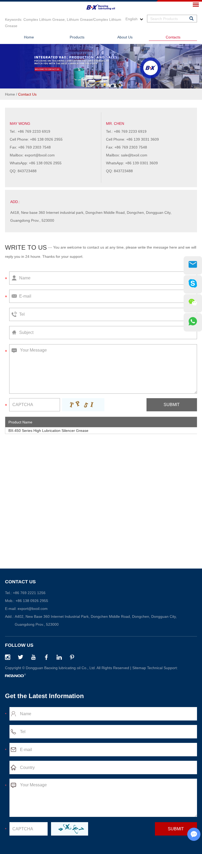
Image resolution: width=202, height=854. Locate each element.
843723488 (27, 171)
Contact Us (20, 581)
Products (77, 37)
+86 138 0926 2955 (45, 163)
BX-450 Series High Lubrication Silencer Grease (48, 430)
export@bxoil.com (40, 155)
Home (29, 37)
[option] (101, 66)
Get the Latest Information (44, 695)
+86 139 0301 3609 (141, 163)
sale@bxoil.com (134, 155)
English (132, 19)
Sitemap (139, 668)
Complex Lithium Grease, (44, 19)
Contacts (173, 37)
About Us (125, 37)
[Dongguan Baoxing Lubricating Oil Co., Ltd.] (101, 6)
